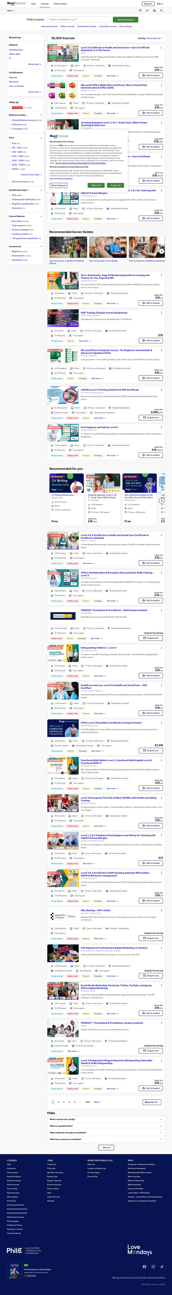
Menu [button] (9, 10)
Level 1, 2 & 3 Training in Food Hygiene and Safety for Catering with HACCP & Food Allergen (118, 836)
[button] (161, 251)
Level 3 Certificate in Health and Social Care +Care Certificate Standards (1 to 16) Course (115, 49)
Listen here (31, 1275)
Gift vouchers (12, 1197)
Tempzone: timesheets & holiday (141, 1164)
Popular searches (54, 1180)
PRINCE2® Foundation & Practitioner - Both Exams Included (114, 610)
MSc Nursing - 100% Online (96, 910)
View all (106, 1147)
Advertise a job (53, 1197)
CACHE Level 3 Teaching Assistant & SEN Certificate (110, 389)
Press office (93, 1176)
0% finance (11, 1201)
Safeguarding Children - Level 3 (98, 647)
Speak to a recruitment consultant (142, 1201)
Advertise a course (15, 1229)
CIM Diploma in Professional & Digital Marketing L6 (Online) (114, 947)
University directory (15, 1205)
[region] (87, 161)
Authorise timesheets (137, 1168)
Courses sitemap (14, 1233)
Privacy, (144, 1277)
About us (91, 1164)
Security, (136, 1277)
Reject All (96, 185)
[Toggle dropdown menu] (161, 48)
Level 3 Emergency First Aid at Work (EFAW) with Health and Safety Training (119, 799)
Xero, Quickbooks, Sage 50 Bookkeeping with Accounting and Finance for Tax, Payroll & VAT (115, 276)
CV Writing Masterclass (62, 495)
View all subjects (14, 1176)
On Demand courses (86, 26)
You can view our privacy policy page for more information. (80, 163)
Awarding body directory (17, 1209)
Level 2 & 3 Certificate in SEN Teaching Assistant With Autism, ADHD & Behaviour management (115, 874)
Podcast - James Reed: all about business (145, 1197)
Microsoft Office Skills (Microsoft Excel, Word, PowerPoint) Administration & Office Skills (114, 86)
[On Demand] (63, 54)
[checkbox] (16, 49)
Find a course (35, 19)
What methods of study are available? (68, 1132)
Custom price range (30, 174)
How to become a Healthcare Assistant (147, 260)
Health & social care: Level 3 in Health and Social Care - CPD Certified (114, 686)
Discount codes (13, 1193)
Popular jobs (52, 1176)
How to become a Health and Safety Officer (66, 262)
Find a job (51, 1168)
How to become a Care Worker (103, 260)
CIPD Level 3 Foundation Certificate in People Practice (111, 722)
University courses (108, 26)
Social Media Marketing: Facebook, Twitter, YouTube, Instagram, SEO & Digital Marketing (116, 987)
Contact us (11, 1168)
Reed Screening (134, 1184)
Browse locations (54, 1184)
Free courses (126, 26)
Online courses (67, 26)
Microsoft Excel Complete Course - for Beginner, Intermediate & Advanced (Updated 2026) (116, 351)
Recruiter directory (55, 1172)
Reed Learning (134, 1176)
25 (151, 1102)
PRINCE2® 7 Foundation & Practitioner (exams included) (112, 1022)
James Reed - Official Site (139, 1193)
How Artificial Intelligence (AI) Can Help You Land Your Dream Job (139, 496)
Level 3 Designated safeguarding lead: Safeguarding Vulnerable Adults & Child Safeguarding (116, 1062)
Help (9, 1164)
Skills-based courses (15, 1217)
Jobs (33, 3)
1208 (87, 1102)
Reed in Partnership (136, 1180)
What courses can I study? (62, 1119)
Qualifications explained (17, 1213)
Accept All (115, 185)
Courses (45, 3)
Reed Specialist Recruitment (139, 1172)
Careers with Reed (135, 1188)
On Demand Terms (14, 1225)
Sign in (160, 3)
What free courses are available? (65, 1139)
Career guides (13, 1221)
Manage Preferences (121, 1277)
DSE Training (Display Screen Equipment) (104, 312)
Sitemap (50, 1201)
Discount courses (49, 26)
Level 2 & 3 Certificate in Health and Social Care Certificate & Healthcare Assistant (115, 536)
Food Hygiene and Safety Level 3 (99, 427)
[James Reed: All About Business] (14, 1270)
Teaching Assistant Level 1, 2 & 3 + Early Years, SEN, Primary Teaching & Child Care (114, 124)
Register (148, 3)
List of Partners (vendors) (61, 179)
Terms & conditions (156, 1277)
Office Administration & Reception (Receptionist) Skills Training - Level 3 (117, 574)
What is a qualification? (61, 1126)
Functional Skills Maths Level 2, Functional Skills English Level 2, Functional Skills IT (116, 761)
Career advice (60, 3)
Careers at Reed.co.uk (97, 1168)
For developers (94, 1172)
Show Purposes (58, 185)
